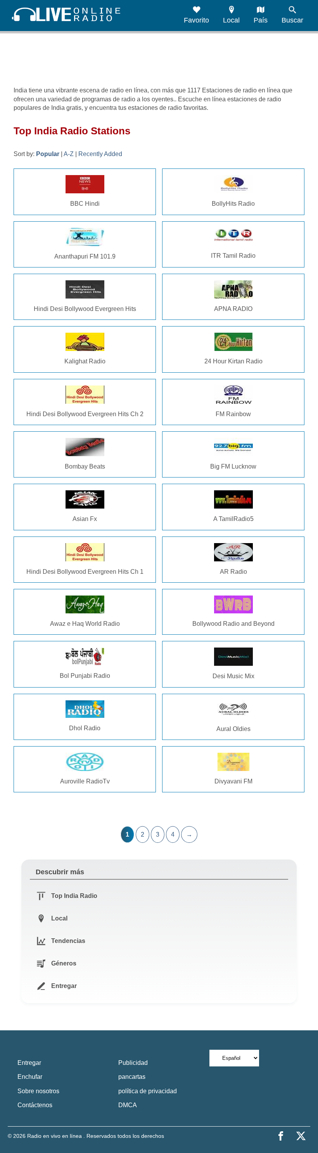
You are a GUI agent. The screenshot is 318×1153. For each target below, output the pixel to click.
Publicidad (133, 1062)
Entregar (29, 1062)
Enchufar (29, 1076)
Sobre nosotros (38, 1091)
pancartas (131, 1076)
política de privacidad (147, 1091)
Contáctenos (34, 1105)
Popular (47, 154)
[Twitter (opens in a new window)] (301, 1136)
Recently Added (100, 154)
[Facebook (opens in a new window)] (280, 1136)
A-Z (69, 154)
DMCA (127, 1105)
